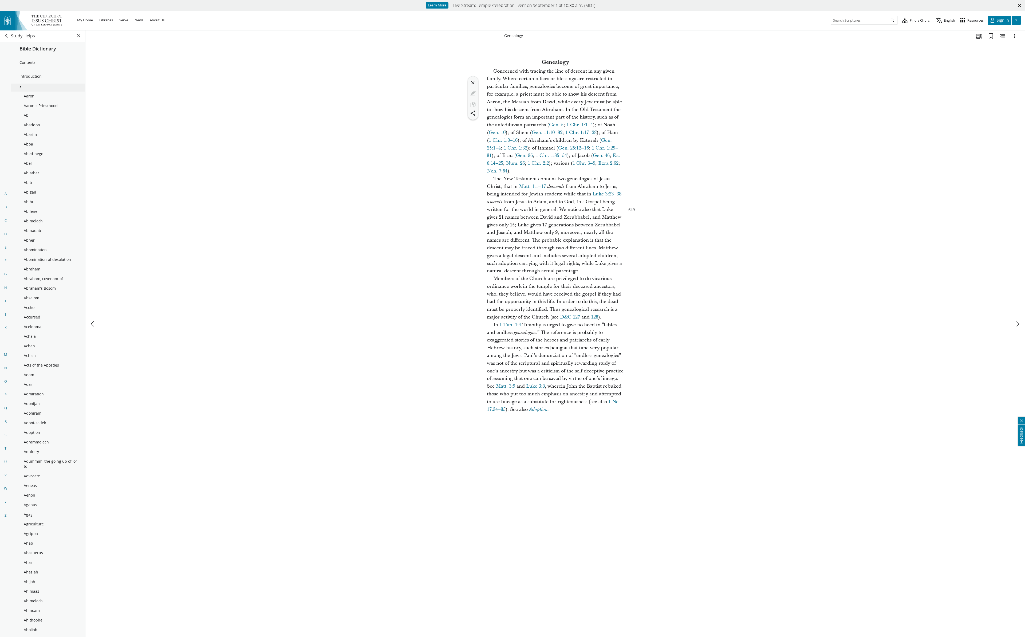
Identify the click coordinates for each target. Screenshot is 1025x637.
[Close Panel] (78, 36)
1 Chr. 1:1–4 (579, 124)
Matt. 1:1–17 (532, 186)
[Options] (1014, 36)
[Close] (473, 82)
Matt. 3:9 (505, 386)
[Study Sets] (979, 36)
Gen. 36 (524, 155)
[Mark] (473, 93)
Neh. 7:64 (497, 171)
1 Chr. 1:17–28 (581, 132)
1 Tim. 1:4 (510, 324)
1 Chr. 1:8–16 (503, 140)
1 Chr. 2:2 (538, 163)
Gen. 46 (601, 155)
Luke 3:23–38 (607, 194)
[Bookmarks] (990, 36)
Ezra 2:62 (608, 163)
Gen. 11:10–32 (547, 132)
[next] (1017, 324)
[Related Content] (1002, 36)
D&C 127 (570, 317)
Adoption (538, 409)
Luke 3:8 (535, 386)
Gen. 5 (556, 124)
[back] (6, 36)
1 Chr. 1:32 (515, 148)
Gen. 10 (497, 132)
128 (594, 317)
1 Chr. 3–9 (584, 163)
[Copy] (473, 104)
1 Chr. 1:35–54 (551, 155)
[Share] (473, 113)
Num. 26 (515, 163)
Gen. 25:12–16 (573, 148)
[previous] (93, 324)
